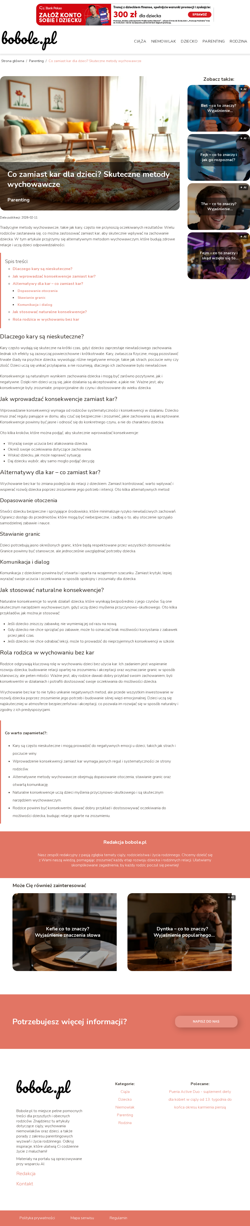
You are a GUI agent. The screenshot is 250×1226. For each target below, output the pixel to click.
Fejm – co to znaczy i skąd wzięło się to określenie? (219, 256)
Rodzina (239, 41)
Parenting (214, 41)
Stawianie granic (31, 297)
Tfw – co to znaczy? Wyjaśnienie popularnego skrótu (218, 206)
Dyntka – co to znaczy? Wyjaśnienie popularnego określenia (182, 932)
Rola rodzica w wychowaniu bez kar (46, 319)
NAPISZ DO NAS (206, 1021)
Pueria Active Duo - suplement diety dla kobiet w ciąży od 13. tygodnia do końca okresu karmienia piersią (200, 1099)
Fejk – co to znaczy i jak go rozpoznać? (218, 157)
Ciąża (140, 41)
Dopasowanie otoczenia (38, 291)
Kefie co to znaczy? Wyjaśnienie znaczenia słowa (67, 932)
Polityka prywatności (37, 1218)
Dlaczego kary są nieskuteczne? (43, 269)
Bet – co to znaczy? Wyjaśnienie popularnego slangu (219, 108)
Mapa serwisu (82, 1218)
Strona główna (13, 61)
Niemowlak (163, 41)
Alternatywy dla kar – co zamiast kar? (48, 283)
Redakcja (26, 1174)
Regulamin (118, 1218)
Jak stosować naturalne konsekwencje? (50, 312)
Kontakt (24, 1184)
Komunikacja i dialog (35, 304)
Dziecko (189, 41)
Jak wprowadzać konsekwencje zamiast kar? (54, 276)
